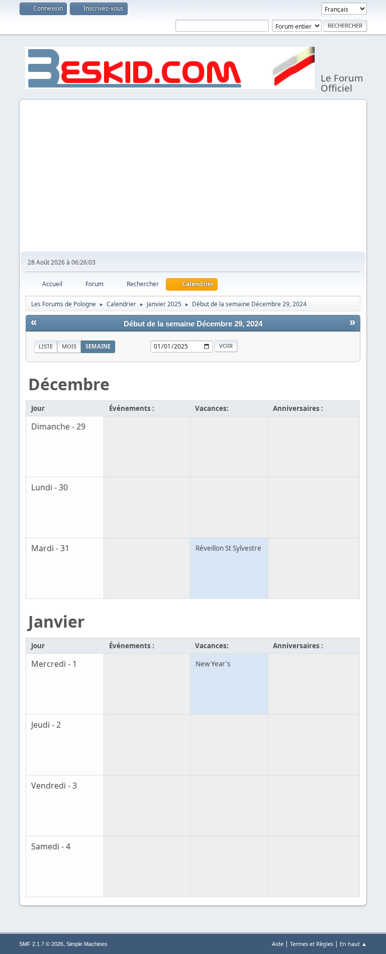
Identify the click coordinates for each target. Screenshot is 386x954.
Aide (277, 943)
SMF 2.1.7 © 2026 (41, 944)
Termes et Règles (311, 943)
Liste (46, 346)
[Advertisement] (193, 176)
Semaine (98, 346)
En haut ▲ (353, 943)
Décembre (69, 384)
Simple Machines (87, 944)
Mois (69, 346)
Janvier (56, 621)
